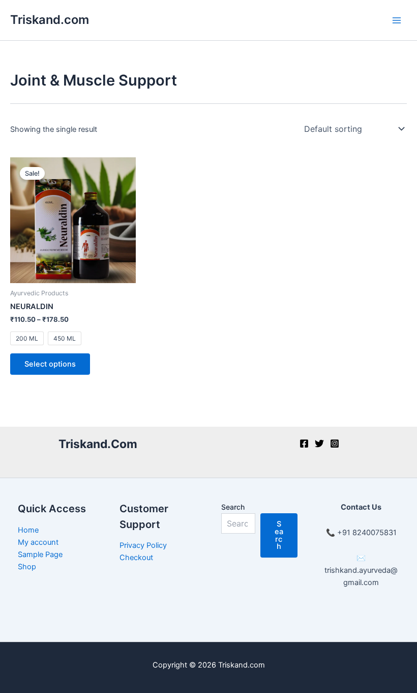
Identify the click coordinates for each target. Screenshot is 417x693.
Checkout (136, 557)
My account (38, 542)
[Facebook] (304, 443)
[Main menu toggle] (396, 20)
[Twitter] (319, 443)
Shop (27, 566)
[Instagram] (334, 443)
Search (233, 507)
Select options (50, 364)
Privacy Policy (143, 545)
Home (28, 530)
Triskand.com (49, 19)
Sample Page (40, 554)
